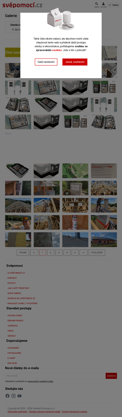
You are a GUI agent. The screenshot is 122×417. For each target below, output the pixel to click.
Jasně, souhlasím (75, 61)
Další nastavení (46, 61)
